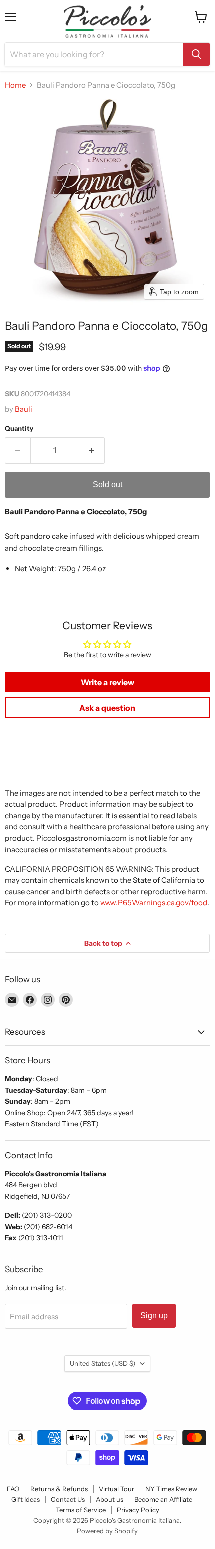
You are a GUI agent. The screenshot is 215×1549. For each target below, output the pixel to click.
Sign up (154, 1315)
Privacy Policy (138, 1510)
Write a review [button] (107, 682)
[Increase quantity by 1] (92, 450)
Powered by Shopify (107, 1531)
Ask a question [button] (108, 707)
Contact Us (68, 1499)
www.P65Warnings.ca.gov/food (154, 902)
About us (110, 1499)
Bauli (23, 409)
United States (103, 1363)
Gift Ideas (26, 1499)
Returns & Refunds (59, 1489)
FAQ (13, 1489)
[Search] (196, 54)
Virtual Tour (116, 1489)
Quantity (19, 428)
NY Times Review (172, 1489)
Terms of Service (81, 1510)
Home (15, 85)
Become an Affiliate (163, 1499)
